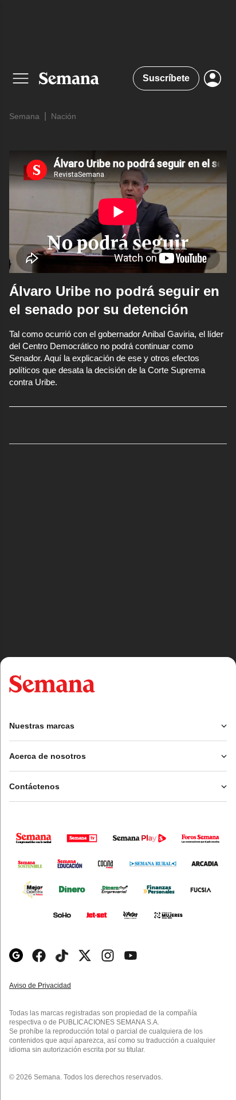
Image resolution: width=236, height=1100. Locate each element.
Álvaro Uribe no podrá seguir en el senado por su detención (114, 300)
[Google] (16, 955)
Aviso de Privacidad (52, 986)
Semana (24, 116)
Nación (63, 116)
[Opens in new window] (39, 955)
